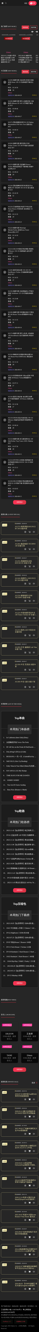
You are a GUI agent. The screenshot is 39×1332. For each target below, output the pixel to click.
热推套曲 (25, 27)
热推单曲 (33, 27)
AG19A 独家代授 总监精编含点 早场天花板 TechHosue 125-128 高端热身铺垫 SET (21, 293)
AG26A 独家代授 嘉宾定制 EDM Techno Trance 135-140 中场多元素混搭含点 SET (21, 146)
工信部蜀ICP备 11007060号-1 (11, 1309)
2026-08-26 (15, 158)
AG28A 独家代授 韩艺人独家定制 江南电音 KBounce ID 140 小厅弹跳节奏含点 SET (21, 103)
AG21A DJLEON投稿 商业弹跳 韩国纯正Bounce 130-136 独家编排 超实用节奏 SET (20, 251)
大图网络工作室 (20, 1321)
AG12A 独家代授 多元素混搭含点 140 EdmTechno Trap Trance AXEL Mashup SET (20, 441)
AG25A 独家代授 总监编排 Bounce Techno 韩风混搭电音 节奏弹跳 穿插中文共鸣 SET (20, 167)
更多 (33, 1083)
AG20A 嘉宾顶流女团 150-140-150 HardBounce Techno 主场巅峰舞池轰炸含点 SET (20, 272)
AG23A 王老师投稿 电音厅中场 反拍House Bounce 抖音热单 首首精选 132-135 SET (20, 209)
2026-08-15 (15, 433)
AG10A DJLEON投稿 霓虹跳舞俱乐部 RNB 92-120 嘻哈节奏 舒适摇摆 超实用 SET (21, 483)
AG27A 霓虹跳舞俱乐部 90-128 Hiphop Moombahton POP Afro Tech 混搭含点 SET (20, 124)
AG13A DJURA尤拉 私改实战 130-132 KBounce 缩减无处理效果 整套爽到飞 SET (20, 420)
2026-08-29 (15, 95)
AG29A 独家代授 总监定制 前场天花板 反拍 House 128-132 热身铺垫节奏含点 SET (21, 82)
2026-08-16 (15, 327)
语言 (25, 3)
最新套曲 (25, 71)
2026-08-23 (15, 201)
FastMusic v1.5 (7, 1321)
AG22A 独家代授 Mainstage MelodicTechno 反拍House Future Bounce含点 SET (18, 230)
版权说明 (23, 1306)
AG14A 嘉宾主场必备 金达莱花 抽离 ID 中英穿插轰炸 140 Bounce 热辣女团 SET (20, 399)
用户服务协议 (6, 1306)
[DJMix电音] (14, 3)
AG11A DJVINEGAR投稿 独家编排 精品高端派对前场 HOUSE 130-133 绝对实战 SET (20, 462)
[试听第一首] (25, 532)
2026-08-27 (15, 116)
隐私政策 (15, 1306)
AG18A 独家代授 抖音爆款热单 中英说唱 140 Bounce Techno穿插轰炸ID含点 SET (21, 314)
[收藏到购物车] (29, 532)
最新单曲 (33, 71)
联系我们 (31, 1306)
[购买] (34, 532)
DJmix (10, 93)
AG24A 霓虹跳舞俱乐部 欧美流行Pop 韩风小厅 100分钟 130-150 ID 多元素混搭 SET (21, 188)
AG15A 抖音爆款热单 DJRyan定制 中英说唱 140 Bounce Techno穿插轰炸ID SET (21, 378)
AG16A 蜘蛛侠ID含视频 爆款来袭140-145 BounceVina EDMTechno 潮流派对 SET (20, 357)
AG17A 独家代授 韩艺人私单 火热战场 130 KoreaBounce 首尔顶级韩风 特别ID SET (21, 335)
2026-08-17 (15, 306)
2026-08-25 (15, 180)
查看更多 (20, 502)
